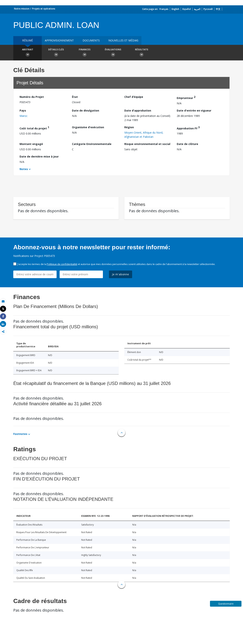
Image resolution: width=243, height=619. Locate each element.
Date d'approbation (137, 110)
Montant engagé (31, 144)
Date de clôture (187, 144)
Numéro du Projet (32, 97)
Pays (23, 110)
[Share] (3, 316)
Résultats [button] (141, 49)
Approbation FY (188, 127)
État (75, 97)
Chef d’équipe (133, 97)
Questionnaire (226, 603)
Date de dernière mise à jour (39, 156)
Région (129, 127)
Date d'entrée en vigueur (194, 110)
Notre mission (21, 8)
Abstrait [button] (27, 49)
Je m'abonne (120, 274)
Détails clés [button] (56, 49)
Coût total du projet (34, 127)
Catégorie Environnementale (91, 144)
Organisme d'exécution (88, 127)
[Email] (3, 301)
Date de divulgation (85, 110)
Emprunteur (186, 97)
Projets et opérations (43, 8)
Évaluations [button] (113, 49)
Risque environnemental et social (147, 144)
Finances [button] (84, 49)
